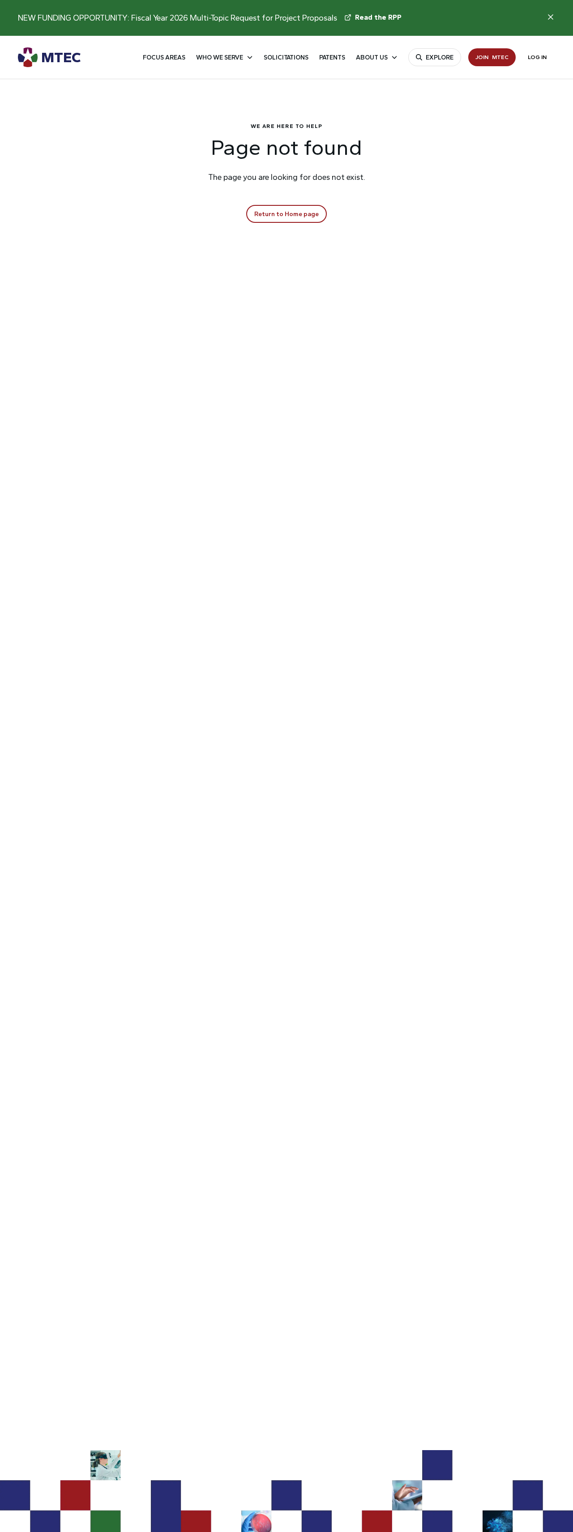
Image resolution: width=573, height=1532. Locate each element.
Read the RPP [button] (378, 17)
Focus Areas (164, 57)
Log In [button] (537, 57)
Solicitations (286, 57)
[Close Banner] (550, 17)
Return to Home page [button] (286, 214)
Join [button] (492, 57)
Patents (332, 57)
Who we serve (219, 57)
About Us (372, 57)
